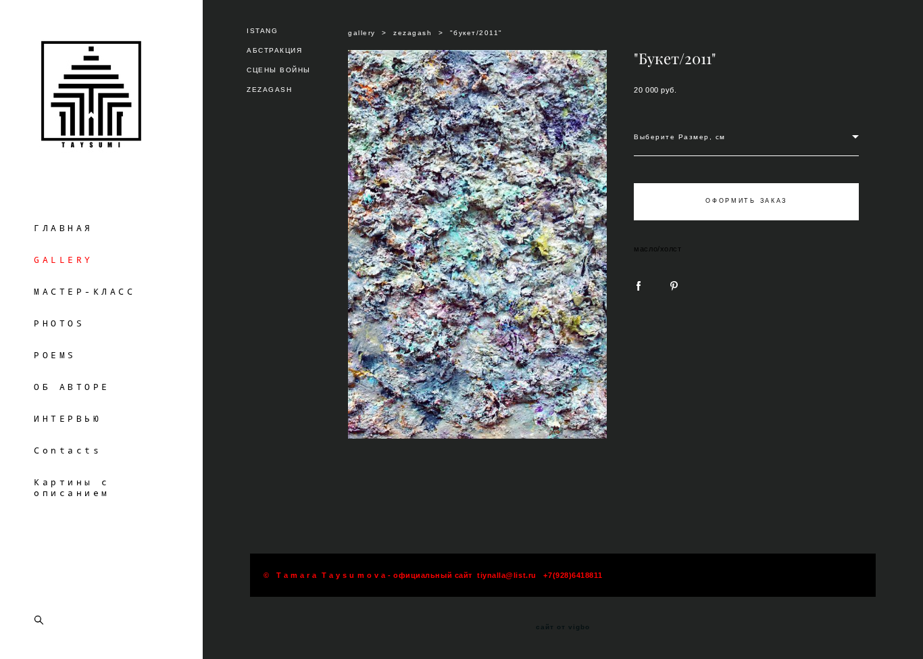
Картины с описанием (72, 487)
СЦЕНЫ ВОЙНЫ (279, 70)
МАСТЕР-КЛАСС (85, 291)
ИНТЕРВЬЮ (67, 418)
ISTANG (262, 30)
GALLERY (63, 259)
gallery (362, 32)
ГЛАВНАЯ (63, 227)
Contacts (67, 450)
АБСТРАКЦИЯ (274, 50)
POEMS (55, 354)
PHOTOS (59, 323)
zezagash (412, 32)
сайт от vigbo (563, 627)
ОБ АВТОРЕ (72, 386)
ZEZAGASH (269, 89)
